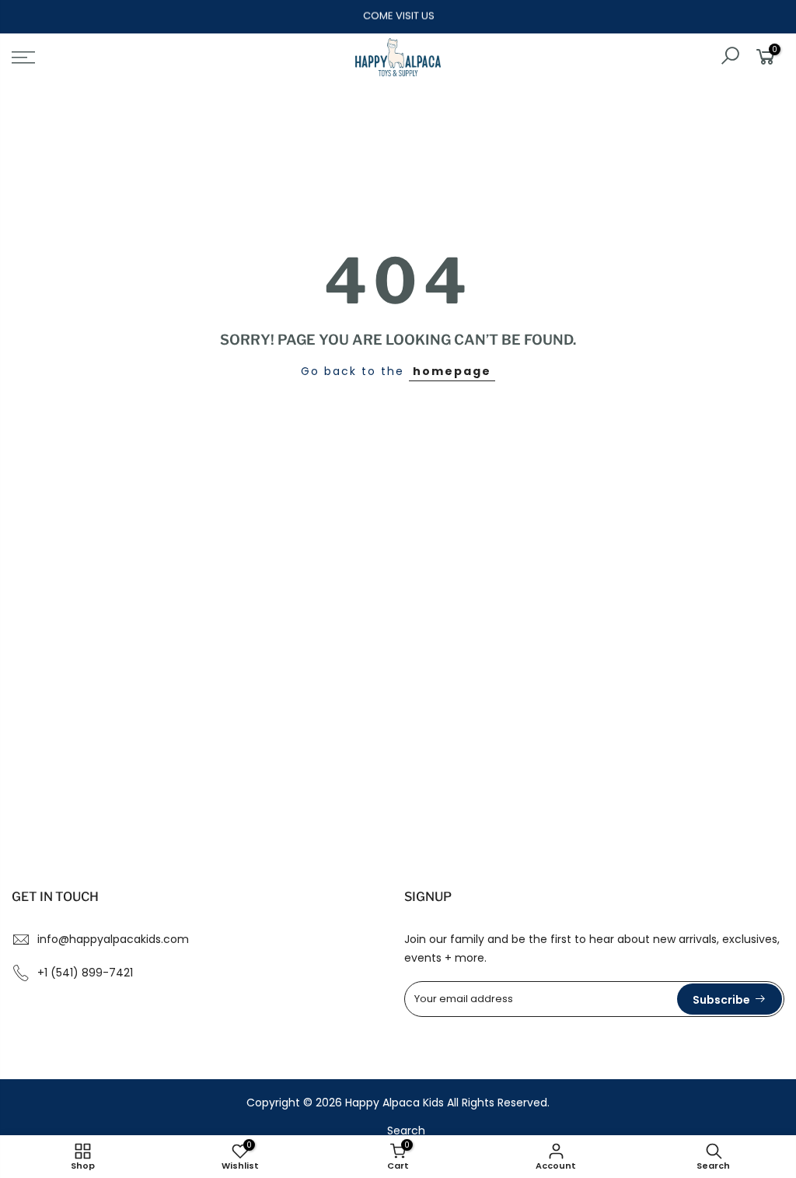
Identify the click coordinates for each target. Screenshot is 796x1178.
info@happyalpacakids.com (113, 939)
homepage (452, 371)
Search (406, 1130)
